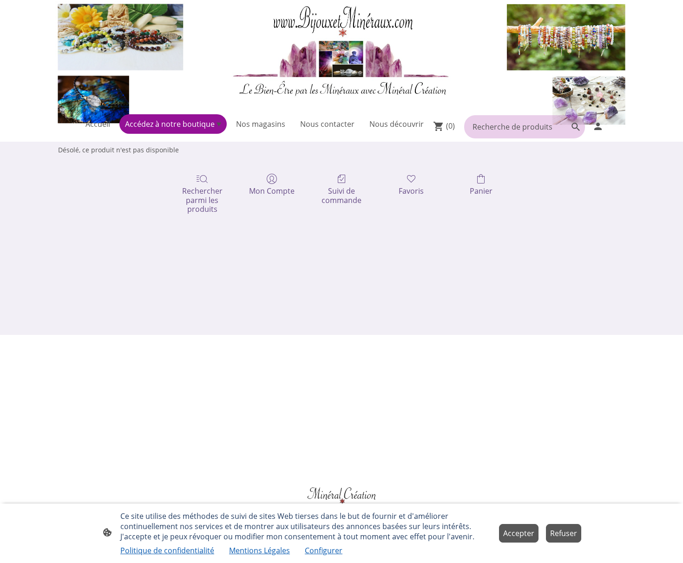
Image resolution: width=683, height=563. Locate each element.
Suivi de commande (341, 195)
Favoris (411, 191)
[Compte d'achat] (598, 126)
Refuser (563, 533)
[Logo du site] (341, 55)
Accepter (518, 533)
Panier (481, 191)
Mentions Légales (259, 550)
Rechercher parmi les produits (202, 200)
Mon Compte (272, 191)
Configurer (323, 550)
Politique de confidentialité (167, 550)
